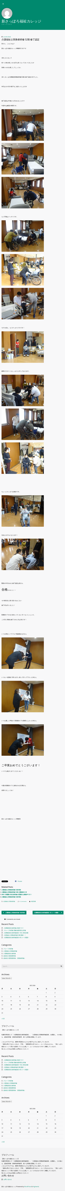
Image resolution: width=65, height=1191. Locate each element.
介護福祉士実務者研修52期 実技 (11, 890)
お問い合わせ (8, 1179)
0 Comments (23, 901)
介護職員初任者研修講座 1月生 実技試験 (16, 933)
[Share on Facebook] (15, 881)
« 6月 (3, 1019)
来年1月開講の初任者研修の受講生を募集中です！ (17, 894)
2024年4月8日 (7, 37)
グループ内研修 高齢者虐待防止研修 (15, 930)
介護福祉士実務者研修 (9, 901)
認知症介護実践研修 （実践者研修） (15, 958)
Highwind (36, 1186)
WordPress (27, 1186)
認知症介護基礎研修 (10, 956)
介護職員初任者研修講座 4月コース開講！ (47, 913)
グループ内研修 (8, 949)
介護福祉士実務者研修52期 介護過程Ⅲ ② (14, 892)
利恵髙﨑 (33, 901)
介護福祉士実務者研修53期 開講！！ (15, 935)
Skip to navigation (3, 4)
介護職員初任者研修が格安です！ (14, 928)
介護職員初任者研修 (10, 953)
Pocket (20, 881)
